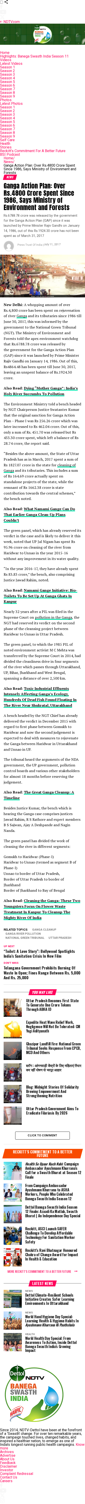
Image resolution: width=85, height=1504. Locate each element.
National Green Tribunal (24, 938)
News (9, 162)
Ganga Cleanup (44, 929)
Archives (7, 1452)
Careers (6, 1481)
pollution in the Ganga (53, 617)
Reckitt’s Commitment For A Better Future (33, 151)
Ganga (22, 315)
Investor (6, 1470)
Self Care (7, 140)
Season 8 (7, 92)
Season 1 (7, 67)
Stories (6, 147)
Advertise (7, 1455)
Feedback (8, 1463)
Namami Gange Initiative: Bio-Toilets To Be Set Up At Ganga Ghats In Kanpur (40, 596)
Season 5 (7, 82)
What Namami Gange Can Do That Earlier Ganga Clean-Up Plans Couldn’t (39, 514)
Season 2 (7, 71)
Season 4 (7, 78)
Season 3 (7, 74)
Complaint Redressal (16, 1473)
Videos (5, 60)
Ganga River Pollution (23, 933)
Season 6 (7, 85)
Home (5, 52)
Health (5, 143)
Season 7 (7, 89)
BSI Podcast (10, 154)
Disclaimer (8, 1466)
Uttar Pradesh (60, 938)
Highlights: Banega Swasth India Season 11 (34, 56)
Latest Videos (11, 63)
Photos (6, 100)
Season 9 (7, 96)
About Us (7, 1459)
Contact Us (8, 1477)
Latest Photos (11, 103)
